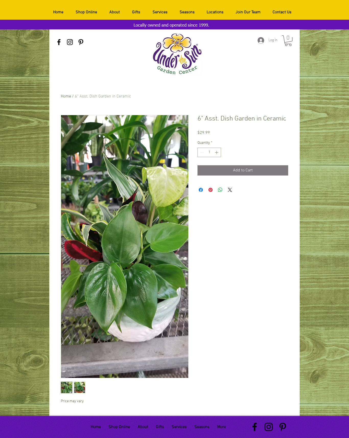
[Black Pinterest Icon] (81, 42)
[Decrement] (201, 152)
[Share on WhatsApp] (220, 190)
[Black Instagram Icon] (70, 42)
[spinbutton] (209, 152)
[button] (288, 40)
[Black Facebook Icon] (59, 42)
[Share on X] (230, 190)
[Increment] (217, 152)
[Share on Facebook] (201, 190)
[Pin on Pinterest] (210, 190)
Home (66, 96)
